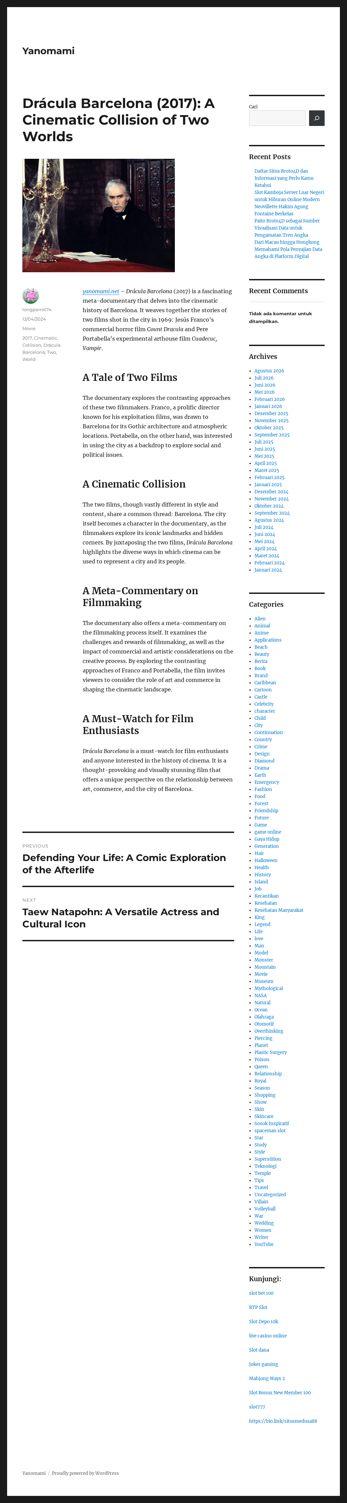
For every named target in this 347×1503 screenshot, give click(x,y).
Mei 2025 (264, 456)
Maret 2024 (266, 556)
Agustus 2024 (269, 520)
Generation (266, 846)
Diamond (264, 761)
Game (260, 825)
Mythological (268, 988)
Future (261, 818)
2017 (27, 338)
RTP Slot (258, 1307)
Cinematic (45, 338)
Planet (261, 1045)
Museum (263, 981)
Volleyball (264, 1209)
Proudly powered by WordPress (85, 1473)
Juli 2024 (263, 527)
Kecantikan (266, 896)
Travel (261, 1187)
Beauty (261, 654)
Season (262, 1088)
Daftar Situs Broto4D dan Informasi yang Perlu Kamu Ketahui (283, 178)
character (264, 711)
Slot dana (259, 1350)
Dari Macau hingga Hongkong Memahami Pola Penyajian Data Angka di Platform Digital (288, 249)
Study (260, 1145)
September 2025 (272, 435)
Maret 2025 (266, 470)
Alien (260, 619)
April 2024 (265, 549)
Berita (260, 661)
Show (260, 1102)
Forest (261, 804)
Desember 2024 (271, 492)
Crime (260, 747)
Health (261, 868)
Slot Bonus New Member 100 (280, 1393)
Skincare (263, 1116)
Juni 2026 (264, 385)
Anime (261, 633)
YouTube (263, 1244)
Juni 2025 (264, 449)
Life (258, 932)
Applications (268, 640)
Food (259, 796)
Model (261, 953)
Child (260, 718)
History (262, 875)
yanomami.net (101, 291)
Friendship (266, 811)
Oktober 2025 (269, 428)
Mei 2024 (264, 541)
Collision (31, 345)
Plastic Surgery (270, 1052)
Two (51, 352)
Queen (261, 1067)
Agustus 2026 (269, 371)
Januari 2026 (268, 406)
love (258, 939)
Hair (259, 853)
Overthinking (268, 1031)
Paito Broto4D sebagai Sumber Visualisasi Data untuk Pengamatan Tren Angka (287, 228)
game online (267, 832)
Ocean (261, 1010)
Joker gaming (263, 1364)
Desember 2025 (271, 413)
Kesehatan (265, 903)
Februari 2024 (269, 563)
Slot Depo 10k (263, 1322)
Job (258, 889)
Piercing (263, 1038)
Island (261, 882)
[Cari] (317, 118)
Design (262, 754)
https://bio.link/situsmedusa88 (283, 1421)
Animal (262, 626)
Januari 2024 (268, 570)
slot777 (257, 1407)
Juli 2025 (263, 442)
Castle (260, 697)
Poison (261, 1059)
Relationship (268, 1074)
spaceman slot (270, 1131)
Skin (259, 1109)
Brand (261, 676)
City (258, 725)
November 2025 (271, 421)
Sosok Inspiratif (271, 1123)
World (29, 359)
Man (259, 946)
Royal (260, 1081)
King (259, 917)
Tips (259, 1180)
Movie (29, 328)
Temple (262, 1173)
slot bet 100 (261, 1293)
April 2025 (265, 463)
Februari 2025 (269, 477)
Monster (263, 960)
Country (263, 740)
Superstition (267, 1159)
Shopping (264, 1095)
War (258, 1216)
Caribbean (265, 683)
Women (262, 1230)
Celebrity (263, 704)
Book (260, 668)
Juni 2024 (264, 534)
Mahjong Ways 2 (267, 1378)
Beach (261, 647)
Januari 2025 (268, 485)
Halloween (266, 860)
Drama (261, 768)
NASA (260, 996)
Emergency (266, 782)
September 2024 (272, 513)
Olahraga (264, 1017)
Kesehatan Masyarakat (278, 910)
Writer (261, 1237)
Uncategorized (270, 1195)
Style (259, 1152)
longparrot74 (37, 309)
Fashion (263, 789)
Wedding (264, 1223)
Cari (253, 107)
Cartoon (263, 690)
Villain (261, 1202)
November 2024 (271, 499)
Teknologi (265, 1166)
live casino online (268, 1336)
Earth (260, 775)
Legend (262, 924)
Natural (262, 1003)
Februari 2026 (269, 399)
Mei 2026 (264, 392)
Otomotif (264, 1024)
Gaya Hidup (266, 839)
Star (258, 1138)
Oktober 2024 (269, 506)
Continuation (268, 732)
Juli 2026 (264, 378)
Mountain (265, 967)
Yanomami (48, 51)
